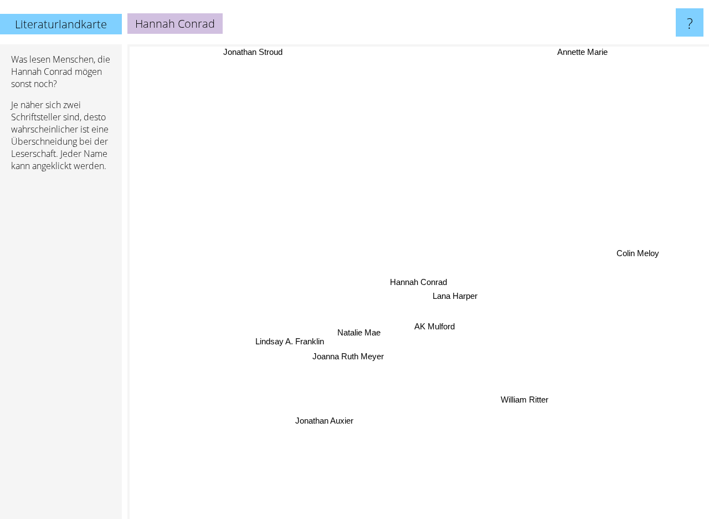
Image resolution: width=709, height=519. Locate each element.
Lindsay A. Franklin (289, 341)
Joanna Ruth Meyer (348, 356)
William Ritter (525, 398)
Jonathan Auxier (324, 420)
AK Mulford (433, 327)
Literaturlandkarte (61, 24)
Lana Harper (455, 296)
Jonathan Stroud (253, 52)
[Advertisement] (61, 350)
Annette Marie (582, 52)
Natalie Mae (359, 332)
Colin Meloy (637, 253)
